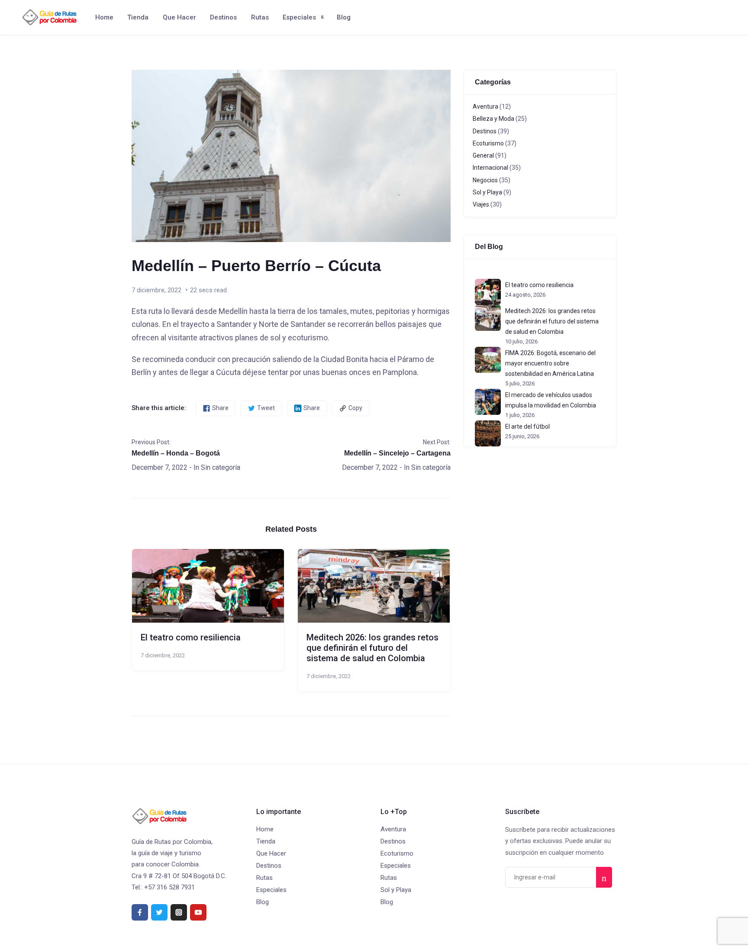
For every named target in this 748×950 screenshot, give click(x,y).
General (483, 155)
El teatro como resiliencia (191, 637)
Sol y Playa (487, 192)
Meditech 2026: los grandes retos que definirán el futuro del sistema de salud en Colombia (372, 647)
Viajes (481, 204)
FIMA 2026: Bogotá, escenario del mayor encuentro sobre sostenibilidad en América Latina (550, 363)
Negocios (485, 180)
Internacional (490, 167)
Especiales (299, 17)
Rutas (260, 17)
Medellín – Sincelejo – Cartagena (397, 453)
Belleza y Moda (493, 118)
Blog (344, 17)
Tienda (137, 17)
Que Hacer (179, 17)
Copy (355, 407)
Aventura (485, 106)
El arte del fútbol (527, 426)
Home (104, 17)
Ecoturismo (488, 143)
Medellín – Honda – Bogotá (176, 453)
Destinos (223, 17)
